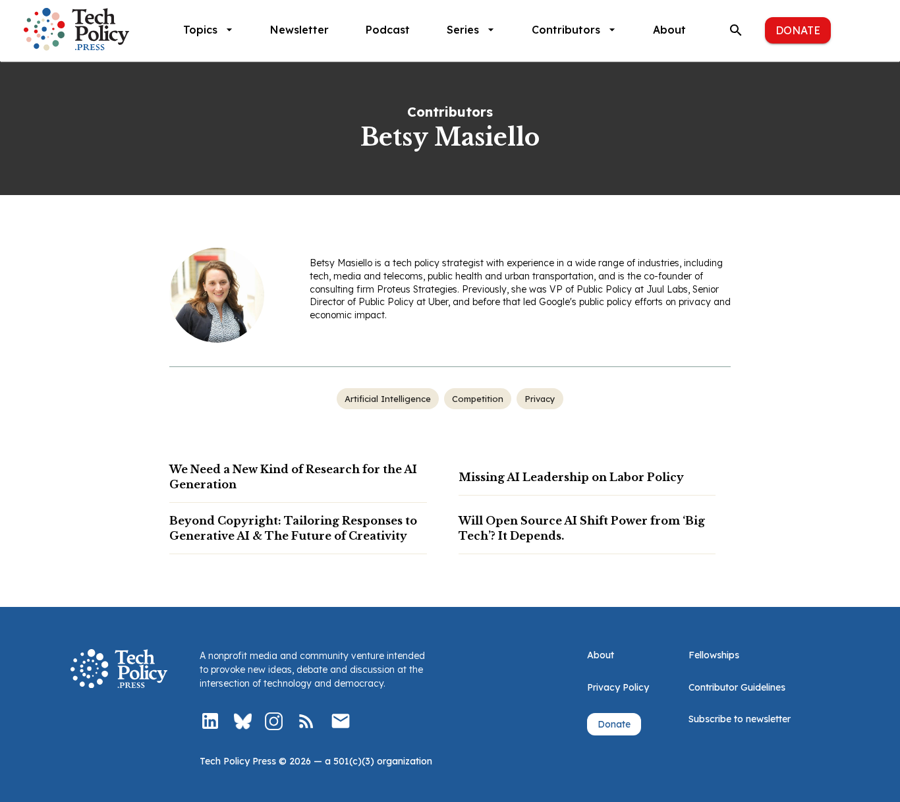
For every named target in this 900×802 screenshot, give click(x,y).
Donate (797, 30)
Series (463, 29)
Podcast (388, 29)
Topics (200, 29)
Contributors (566, 29)
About (669, 29)
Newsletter (299, 29)
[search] (736, 30)
